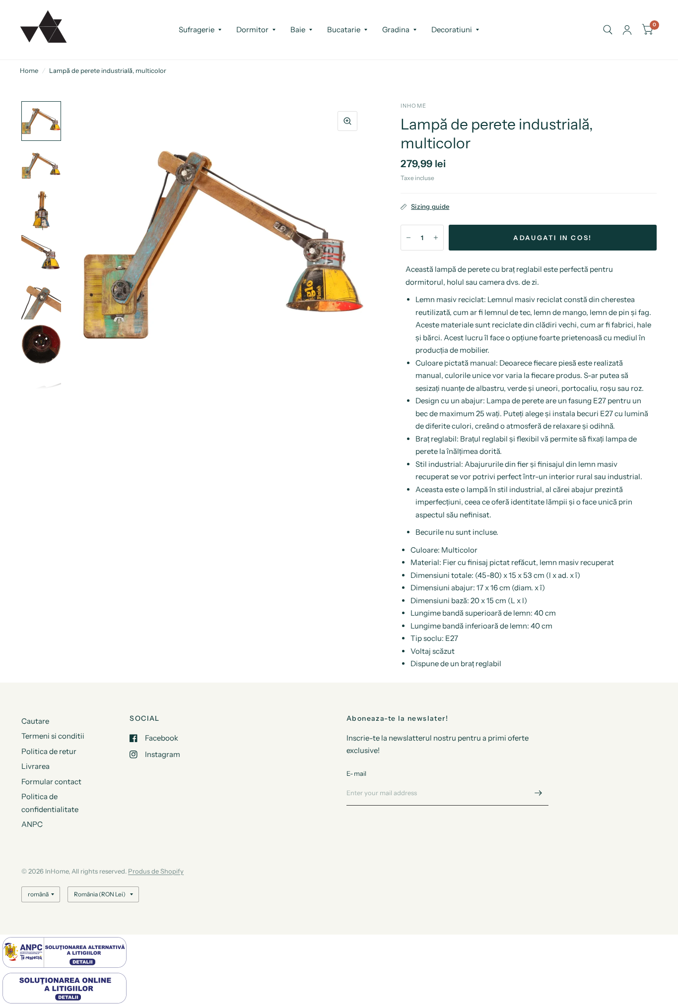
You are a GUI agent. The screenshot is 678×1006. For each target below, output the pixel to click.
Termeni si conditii (52, 736)
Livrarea (35, 766)
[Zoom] (347, 121)
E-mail (356, 773)
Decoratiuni (451, 29)
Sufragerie (196, 29)
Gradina (395, 29)
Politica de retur (48, 751)
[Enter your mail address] (538, 793)
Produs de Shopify (156, 871)
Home (29, 70)
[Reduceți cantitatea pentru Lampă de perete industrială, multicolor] (408, 237)
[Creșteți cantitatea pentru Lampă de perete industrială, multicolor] (435, 237)
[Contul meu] (627, 30)
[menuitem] (200, 29)
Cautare (35, 721)
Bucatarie (343, 29)
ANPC (32, 824)
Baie (297, 29)
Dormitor (252, 29)
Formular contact (51, 781)
